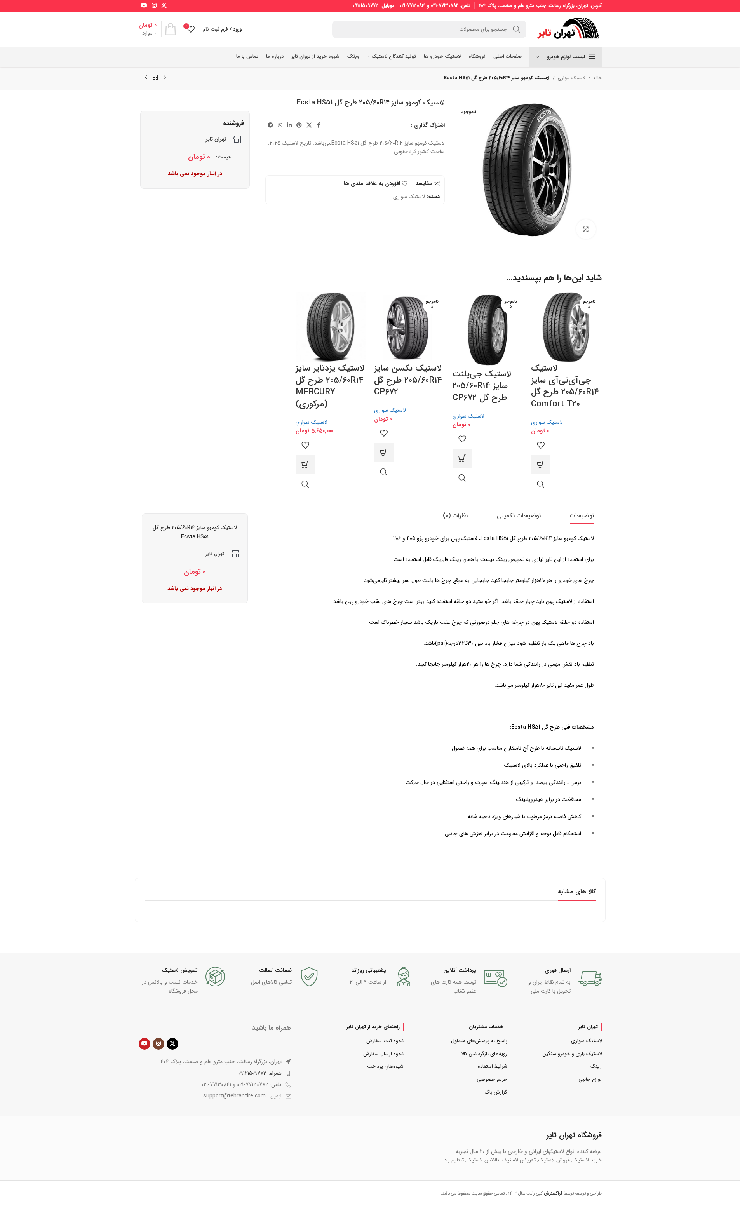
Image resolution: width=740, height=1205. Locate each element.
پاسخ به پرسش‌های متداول (479, 1041)
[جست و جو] (517, 29)
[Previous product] (164, 77)
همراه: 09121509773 (260, 1073)
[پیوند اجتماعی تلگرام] (270, 125)
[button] (305, 464)
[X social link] (164, 5)
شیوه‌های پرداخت (385, 1066)
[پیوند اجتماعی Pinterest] (299, 125)
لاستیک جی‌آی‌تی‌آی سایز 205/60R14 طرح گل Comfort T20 (565, 386)
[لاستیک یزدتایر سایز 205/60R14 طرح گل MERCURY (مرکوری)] (331, 326)
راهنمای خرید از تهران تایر (373, 1027)
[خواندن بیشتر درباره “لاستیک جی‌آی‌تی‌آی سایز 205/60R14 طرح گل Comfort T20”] (540, 464)
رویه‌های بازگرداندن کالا (484, 1054)
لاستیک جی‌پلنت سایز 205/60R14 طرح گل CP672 (482, 386)
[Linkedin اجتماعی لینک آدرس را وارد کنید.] (289, 125)
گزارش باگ (495, 1092)
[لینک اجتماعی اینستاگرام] (154, 5)
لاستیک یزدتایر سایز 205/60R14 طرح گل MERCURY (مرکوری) (330, 386)
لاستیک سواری (571, 78)
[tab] (582, 516)
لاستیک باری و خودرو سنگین (572, 1054)
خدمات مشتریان (486, 1027)
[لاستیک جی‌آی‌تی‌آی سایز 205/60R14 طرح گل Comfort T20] (566, 326)
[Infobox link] (558, 981)
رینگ (595, 1066)
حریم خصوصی (492, 1079)
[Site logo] (568, 28)
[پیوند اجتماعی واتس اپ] (280, 125)
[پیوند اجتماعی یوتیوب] (144, 5)
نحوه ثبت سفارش (385, 1041)
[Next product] (146, 77)
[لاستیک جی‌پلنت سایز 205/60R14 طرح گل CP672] (488, 329)
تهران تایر (588, 1027)
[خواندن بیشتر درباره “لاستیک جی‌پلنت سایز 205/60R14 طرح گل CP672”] (462, 458)
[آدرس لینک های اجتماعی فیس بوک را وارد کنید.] (319, 125)
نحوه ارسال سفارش (383, 1054)
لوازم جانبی (589, 1079)
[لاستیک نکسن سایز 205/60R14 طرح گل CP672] (409, 326)
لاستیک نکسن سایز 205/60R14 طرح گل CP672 (408, 380)
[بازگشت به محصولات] (155, 77)
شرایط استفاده (492, 1066)
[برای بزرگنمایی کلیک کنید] (585, 229)
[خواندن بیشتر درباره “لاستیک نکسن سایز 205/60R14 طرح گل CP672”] (384, 452)
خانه (598, 78)
